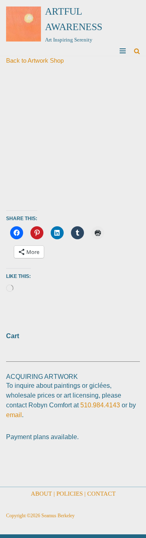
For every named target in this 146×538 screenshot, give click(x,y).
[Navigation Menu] (123, 50)
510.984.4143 (100, 405)
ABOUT (41, 493)
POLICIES (69, 493)
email (14, 414)
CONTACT (101, 493)
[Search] (137, 51)
